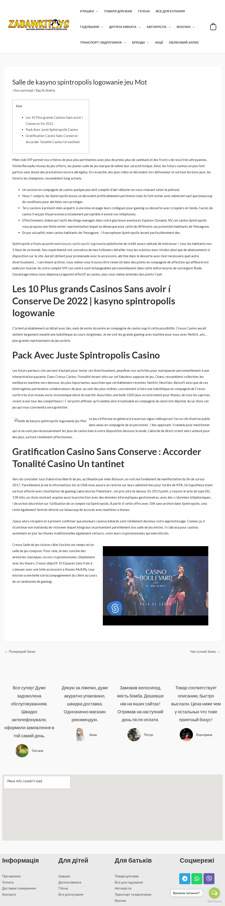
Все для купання (170, 11)
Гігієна (144, 11)
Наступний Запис (205, 651)
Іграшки (87, 11)
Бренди (138, 42)
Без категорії (23, 90)
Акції (159, 42)
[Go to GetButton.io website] (214, 901)
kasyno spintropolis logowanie (83, 244)
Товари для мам (118, 11)
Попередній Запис (20, 651)
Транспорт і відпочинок (101, 42)
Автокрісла (157, 27)
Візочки (184, 27)
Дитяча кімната (122, 27)
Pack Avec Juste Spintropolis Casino (52, 129)
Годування (89, 27)
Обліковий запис (184, 42)
